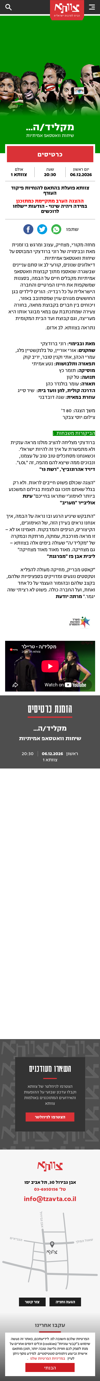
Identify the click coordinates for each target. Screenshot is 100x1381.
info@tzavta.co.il (50, 1198)
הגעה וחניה (65, 1302)
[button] (92, 7)
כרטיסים (50, 154)
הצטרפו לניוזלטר (50, 1117)
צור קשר (32, 1302)
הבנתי (50, 1368)
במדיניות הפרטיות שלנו (47, 1358)
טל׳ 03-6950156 (50, 1189)
